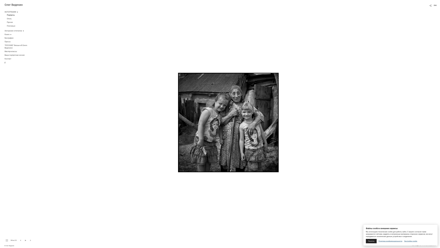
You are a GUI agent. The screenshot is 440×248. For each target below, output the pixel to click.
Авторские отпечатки (13, 31)
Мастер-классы (11, 51)
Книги (7, 34)
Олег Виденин (14, 4)
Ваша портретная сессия (15, 55)
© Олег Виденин (9, 246)
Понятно (371, 241)
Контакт (8, 59)
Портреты (11, 15)
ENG (435, 5)
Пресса (7, 42)
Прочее (10, 22)
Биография (9, 38)
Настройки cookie (410, 241)
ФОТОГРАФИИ (10, 12)
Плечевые (11, 26)
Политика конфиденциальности (390, 241)
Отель (9, 19)
